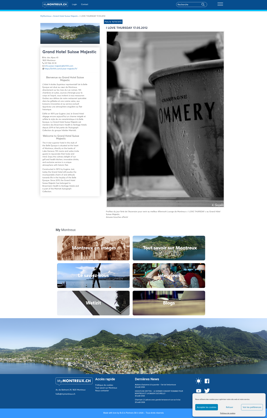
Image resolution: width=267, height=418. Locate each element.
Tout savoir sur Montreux (106, 388)
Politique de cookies (227, 413)
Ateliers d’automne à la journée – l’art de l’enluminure (155, 385)
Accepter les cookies (206, 407)
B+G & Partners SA (128, 412)
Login (74, 4)
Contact (84, 4)
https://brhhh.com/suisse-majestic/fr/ (61, 68)
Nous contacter (102, 390)
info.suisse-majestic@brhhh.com (59, 66)
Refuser (229, 407)
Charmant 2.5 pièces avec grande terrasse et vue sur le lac (158, 400)
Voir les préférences (252, 407)
